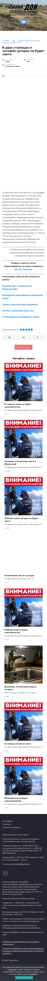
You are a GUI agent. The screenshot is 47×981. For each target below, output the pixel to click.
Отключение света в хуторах (19, 575)
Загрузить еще (23, 347)
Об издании (7, 821)
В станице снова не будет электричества (17, 405)
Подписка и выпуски (11, 827)
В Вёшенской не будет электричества (16, 631)
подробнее (12, 969)
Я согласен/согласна (24, 977)
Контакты (6, 824)
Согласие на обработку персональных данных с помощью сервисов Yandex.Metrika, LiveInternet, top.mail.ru (23, 950)
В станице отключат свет (17, 744)
